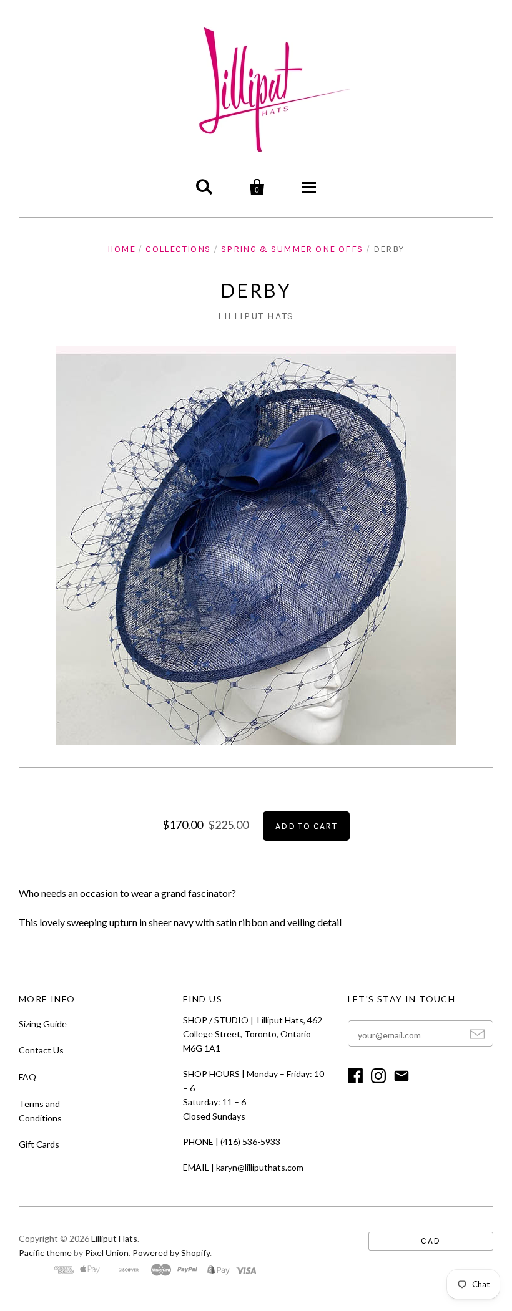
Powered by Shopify (171, 1252)
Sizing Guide (43, 1023)
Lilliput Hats (256, 316)
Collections (177, 249)
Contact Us (41, 1050)
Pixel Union (107, 1252)
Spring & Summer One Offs (292, 249)
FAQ (27, 1077)
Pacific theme (45, 1252)
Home (121, 249)
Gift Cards (39, 1144)
